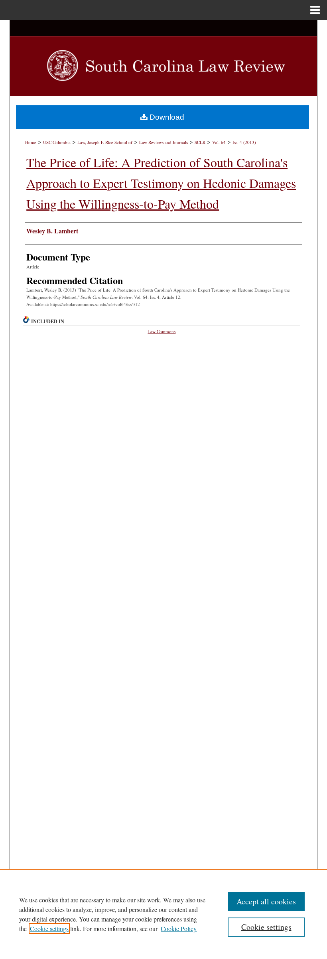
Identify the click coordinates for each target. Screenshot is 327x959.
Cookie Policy (179, 928)
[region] (163, 914)
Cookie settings (49, 928)
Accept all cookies (266, 901)
